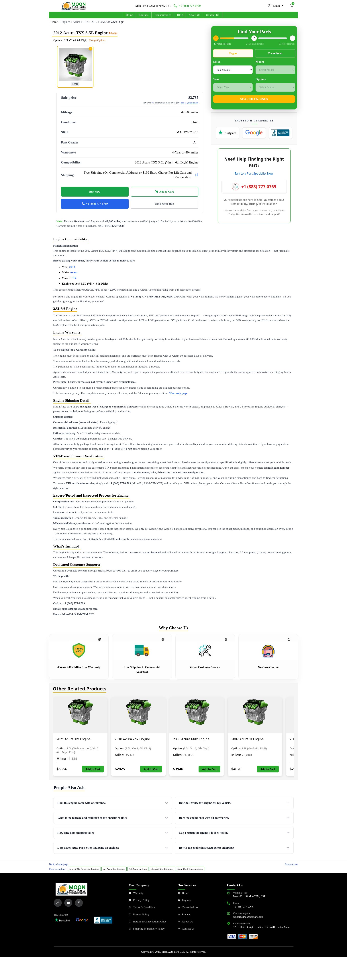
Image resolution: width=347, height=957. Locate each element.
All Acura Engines (138, 869)
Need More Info (164, 203)
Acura (76, 21)
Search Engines (254, 99)
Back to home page (58, 864)
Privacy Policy (141, 900)
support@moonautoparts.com (248, 917)
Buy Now (94, 191)
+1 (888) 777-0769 (190, 5)
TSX (86, 21)
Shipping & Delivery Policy (149, 928)
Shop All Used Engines (162, 869)
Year (216, 79)
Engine (233, 53)
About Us (194, 14)
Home (129, 14)
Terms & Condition (144, 907)
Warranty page (178, 393)
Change (113, 33)
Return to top (291, 864)
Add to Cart (166, 191)
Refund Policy (141, 914)
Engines (143, 14)
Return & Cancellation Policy (149, 921)
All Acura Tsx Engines (114, 869)
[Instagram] (79, 903)
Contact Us (212, 14)
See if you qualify (189, 102)
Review (186, 914)
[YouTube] (68, 903)
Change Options (97, 40)
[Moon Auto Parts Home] (71, 889)
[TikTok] (58, 903)
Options (261, 79)
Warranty (138, 893)
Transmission (275, 53)
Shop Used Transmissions (190, 869)
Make (216, 61)
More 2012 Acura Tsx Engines (84, 869)
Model (260, 61)
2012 (94, 21)
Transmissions (162, 14)
